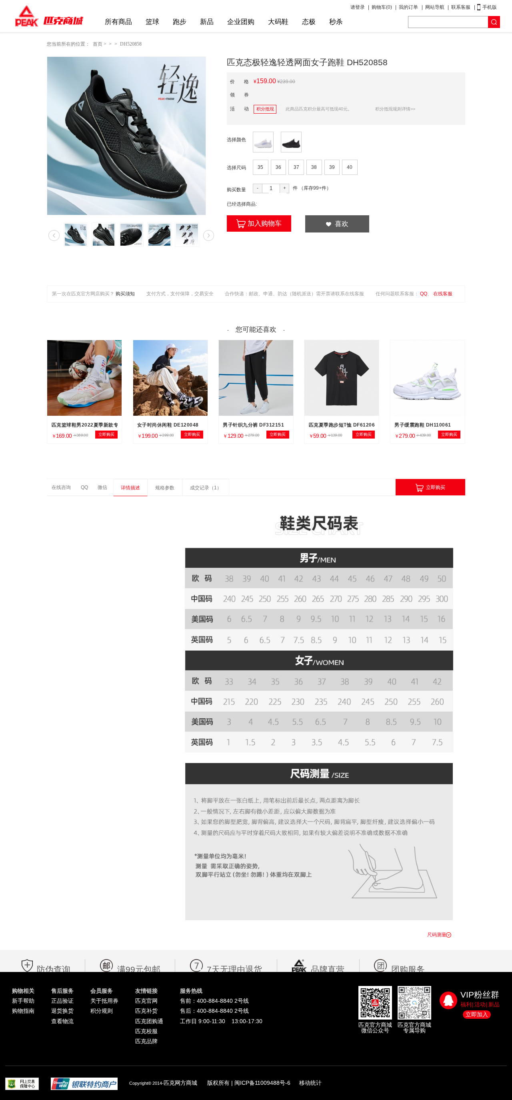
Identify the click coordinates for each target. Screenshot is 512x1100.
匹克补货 (146, 1011)
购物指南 (23, 1011)
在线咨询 (61, 487)
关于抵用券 (104, 1001)
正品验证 (62, 1001)
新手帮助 (23, 1001)
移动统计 (310, 1083)
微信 (102, 487)
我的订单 (408, 7)
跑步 (179, 22)
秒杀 (336, 22)
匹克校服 (146, 1031)
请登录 (357, 7)
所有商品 (118, 22)
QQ (423, 294)
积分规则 (101, 1011)
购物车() (382, 7)
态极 (309, 22)
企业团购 (240, 22)
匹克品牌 (146, 1041)
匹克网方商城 (180, 1083)
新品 (207, 22)
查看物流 (62, 1021)
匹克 (49, 16)
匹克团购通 (149, 1021)
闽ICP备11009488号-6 (262, 1083)
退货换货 (62, 1011)
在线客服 (442, 294)
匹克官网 (146, 1001)
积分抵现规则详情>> (395, 108)
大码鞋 (278, 22)
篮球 (152, 22)
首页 (97, 44)
